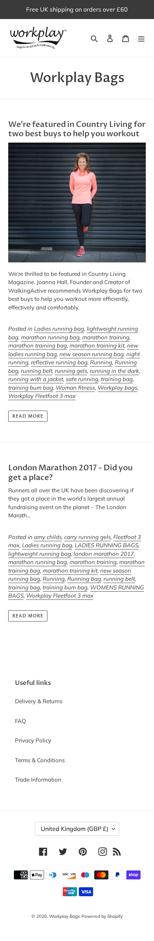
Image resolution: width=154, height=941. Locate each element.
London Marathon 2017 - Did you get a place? (70, 472)
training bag (117, 379)
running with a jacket (35, 379)
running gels (71, 370)
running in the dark (114, 370)
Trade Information (38, 779)
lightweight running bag (39, 553)
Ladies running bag (59, 328)
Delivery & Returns (38, 701)
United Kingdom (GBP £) (74, 828)
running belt (36, 370)
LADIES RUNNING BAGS (106, 545)
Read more (27, 416)
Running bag (84, 578)
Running (101, 362)
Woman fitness (75, 387)
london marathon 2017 (104, 553)
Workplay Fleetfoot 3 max (42, 395)
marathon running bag (50, 337)
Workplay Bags (64, 916)
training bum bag (30, 387)
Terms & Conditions (40, 760)
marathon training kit (97, 345)
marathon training (105, 337)
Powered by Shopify (102, 916)
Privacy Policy (33, 740)
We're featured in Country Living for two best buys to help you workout (76, 129)
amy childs (48, 536)
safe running (82, 379)
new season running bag (91, 354)
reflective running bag (59, 362)
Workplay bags (117, 387)
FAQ (20, 721)
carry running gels (87, 536)
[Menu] (141, 38)
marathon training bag (37, 345)
